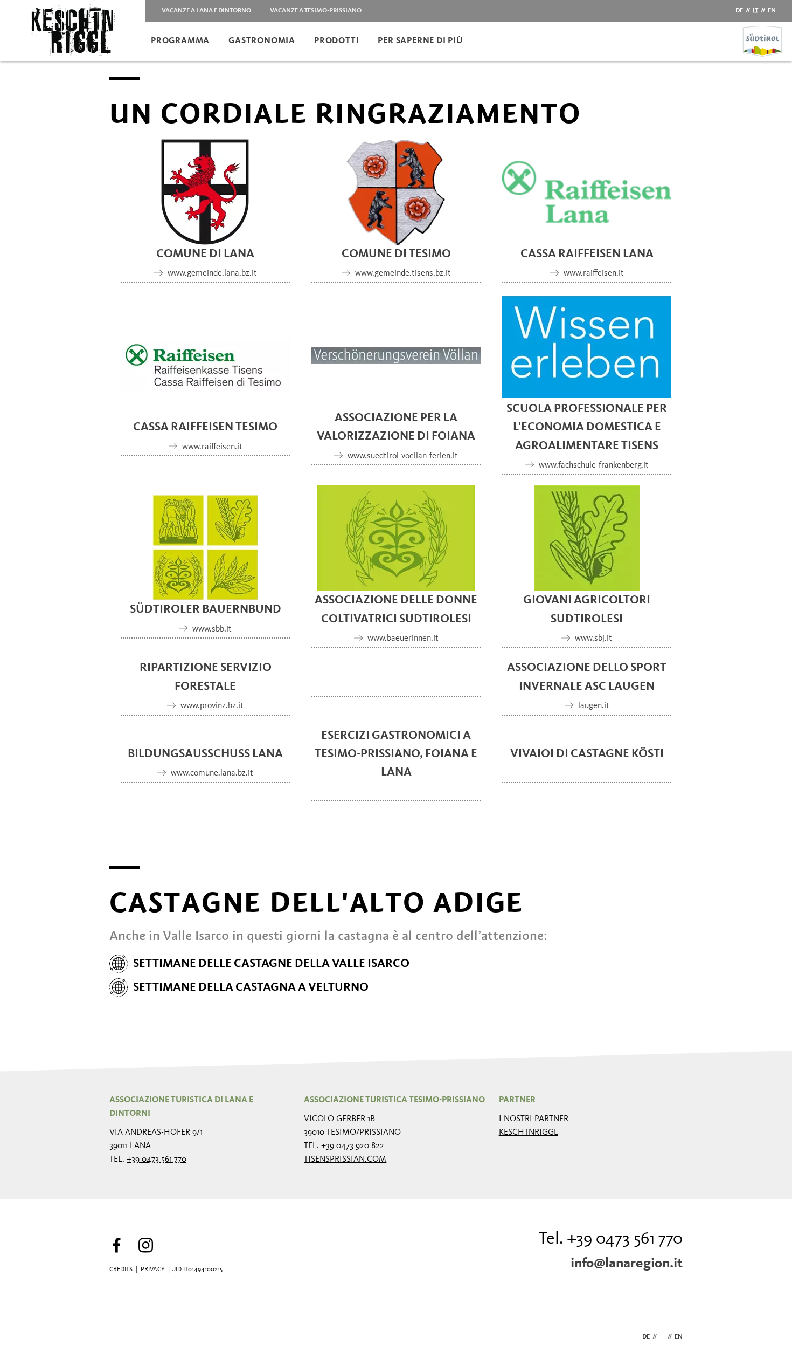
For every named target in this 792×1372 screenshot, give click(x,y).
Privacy (153, 1269)
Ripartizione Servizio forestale (206, 677)
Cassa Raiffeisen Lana (587, 254)
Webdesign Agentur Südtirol (122, 1337)
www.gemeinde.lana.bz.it (212, 273)
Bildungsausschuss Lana (205, 754)
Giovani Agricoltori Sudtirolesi (586, 609)
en (772, 11)
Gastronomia (261, 41)
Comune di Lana (205, 254)
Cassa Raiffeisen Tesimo (205, 427)
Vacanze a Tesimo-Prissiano (316, 11)
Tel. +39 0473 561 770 (611, 1239)
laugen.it (593, 706)
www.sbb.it (212, 629)
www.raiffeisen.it (594, 273)
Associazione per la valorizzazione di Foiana (396, 427)
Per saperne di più (420, 41)
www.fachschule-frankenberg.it (594, 465)
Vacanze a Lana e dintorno (206, 11)
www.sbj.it (593, 638)
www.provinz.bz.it (212, 706)
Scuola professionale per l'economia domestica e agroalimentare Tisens (586, 427)
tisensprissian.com (345, 1159)
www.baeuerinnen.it (403, 638)
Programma (180, 41)
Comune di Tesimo (396, 254)
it (755, 11)
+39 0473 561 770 (156, 1159)
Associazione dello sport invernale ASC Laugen (586, 677)
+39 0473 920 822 (352, 1146)
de (739, 11)
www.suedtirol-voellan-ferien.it (403, 456)
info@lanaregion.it (627, 1264)
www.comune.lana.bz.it (212, 773)
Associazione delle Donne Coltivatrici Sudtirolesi (396, 609)
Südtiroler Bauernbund (205, 609)
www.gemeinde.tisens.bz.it (403, 273)
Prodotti (336, 41)
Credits (121, 1269)
